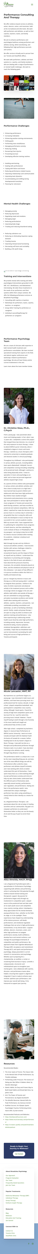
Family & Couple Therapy (14, 1203)
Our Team (9, 1180)
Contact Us (9, 1231)
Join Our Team (10, 1185)
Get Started (19, 1154)
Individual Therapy (12, 1198)
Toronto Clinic (10, 1233)
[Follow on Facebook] (28, 1243)
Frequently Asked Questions (15, 1183)
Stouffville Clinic (11, 1236)
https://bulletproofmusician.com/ (16, 1117)
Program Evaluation (12, 1178)
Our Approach (10, 1175)
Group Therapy (11, 1200)
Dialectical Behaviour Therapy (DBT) (17, 1196)
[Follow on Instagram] (32, 1243)
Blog (7, 1213)
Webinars (9, 1216)
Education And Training (13, 1218)
